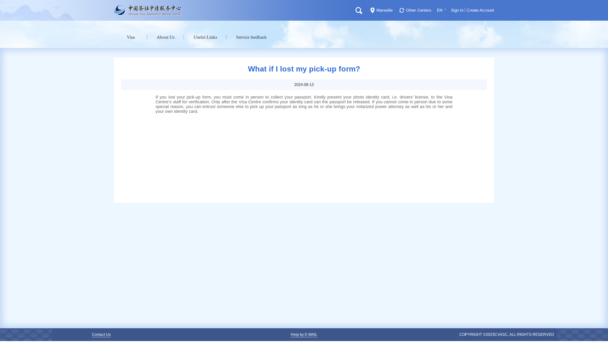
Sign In (457, 10)
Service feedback (251, 37)
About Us (166, 37)
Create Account (480, 10)
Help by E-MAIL (304, 334)
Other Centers (418, 10)
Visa (131, 37)
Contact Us (101, 334)
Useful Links (205, 37)
